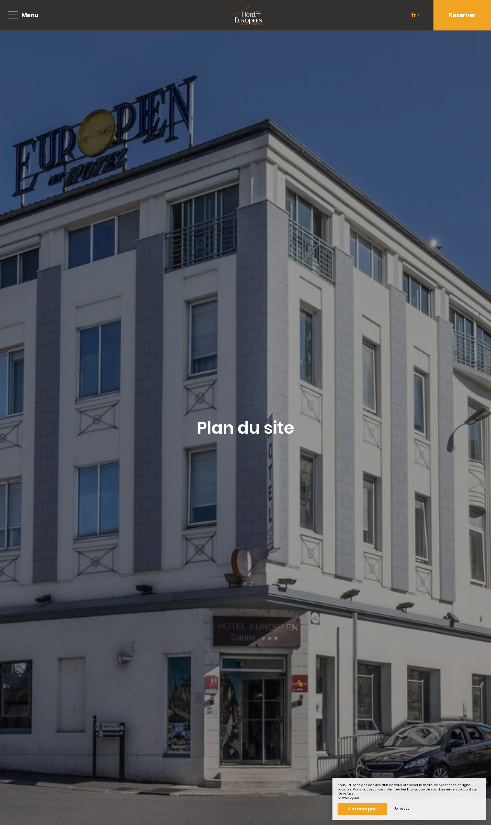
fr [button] (413, 15)
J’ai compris (362, 809)
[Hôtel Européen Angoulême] (245, 15)
